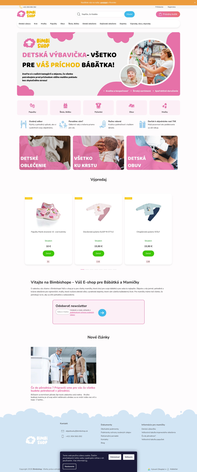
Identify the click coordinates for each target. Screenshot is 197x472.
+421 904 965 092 (29, 7)
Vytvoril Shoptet (158, 469)
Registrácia (171, 7)
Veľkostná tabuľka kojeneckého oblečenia (159, 432)
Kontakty (104, 439)
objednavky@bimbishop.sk (77, 431)
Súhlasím (129, 457)
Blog (103, 443)
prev (21, 231)
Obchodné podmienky (110, 429)
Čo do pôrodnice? (149, 436)
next (176, 231)
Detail (48, 253)
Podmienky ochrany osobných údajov (116, 432)
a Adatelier (171, 469)
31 (48, 261)
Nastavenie (69, 466)
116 (98, 261)
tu (86, 460)
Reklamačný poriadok (109, 436)
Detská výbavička (149, 429)
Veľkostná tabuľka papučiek (153, 439)
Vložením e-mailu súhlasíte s (82, 312)
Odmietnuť (114, 457)
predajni (104, 3)
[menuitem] (24, 23)
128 (148, 261)
